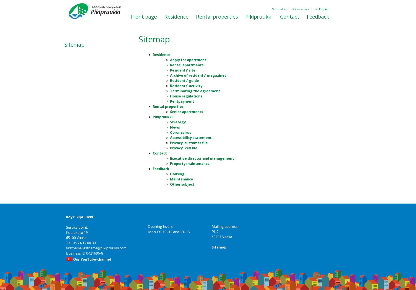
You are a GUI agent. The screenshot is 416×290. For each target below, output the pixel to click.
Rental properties (168, 106)
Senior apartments (186, 111)
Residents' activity (186, 85)
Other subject (182, 184)
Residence (161, 54)
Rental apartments (186, 65)
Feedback (161, 168)
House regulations (186, 96)
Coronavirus (180, 132)
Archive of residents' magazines (198, 75)
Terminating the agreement (195, 91)
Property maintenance (190, 163)
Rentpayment (182, 101)
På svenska (300, 9)
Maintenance (181, 179)
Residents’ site (182, 70)
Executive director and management (202, 158)
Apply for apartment (188, 59)
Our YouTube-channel (92, 259)
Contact (160, 153)
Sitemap (219, 247)
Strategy (178, 122)
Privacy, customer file (189, 142)
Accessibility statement (191, 137)
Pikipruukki (163, 117)
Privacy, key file (183, 148)
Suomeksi (279, 9)
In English (322, 9)
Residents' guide (184, 80)
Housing (177, 174)
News (175, 127)
